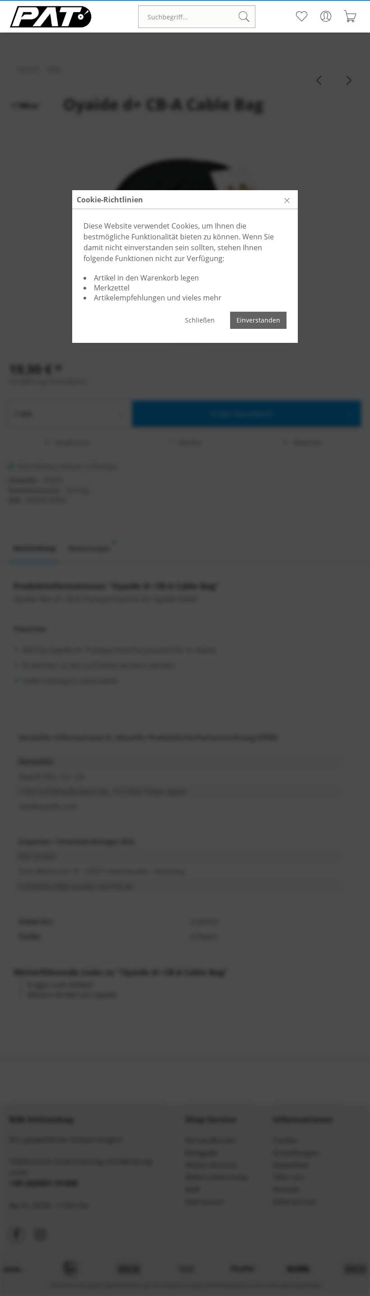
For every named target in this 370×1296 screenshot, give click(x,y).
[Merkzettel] (301, 16)
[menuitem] (196, 16)
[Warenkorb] (350, 16)
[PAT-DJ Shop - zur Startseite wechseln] (50, 16)
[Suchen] (244, 16)
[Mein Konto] (325, 16)
